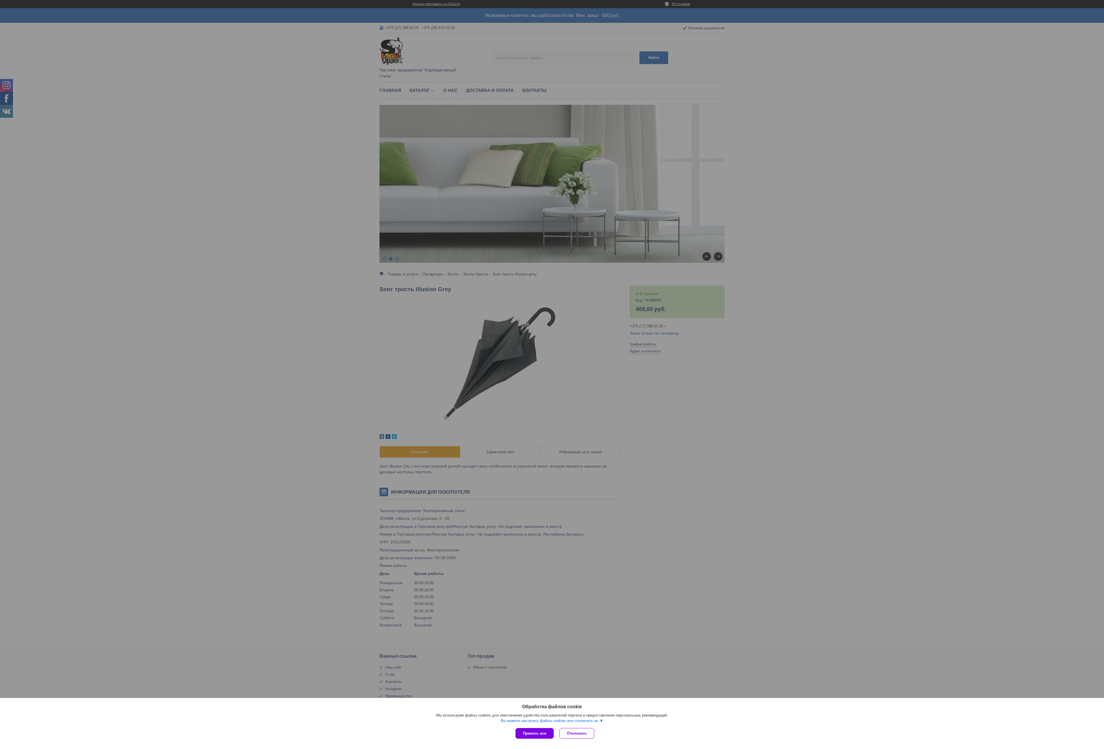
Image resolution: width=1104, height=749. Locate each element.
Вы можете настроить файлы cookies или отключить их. (550, 721)
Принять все (534, 733)
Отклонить (577, 733)
